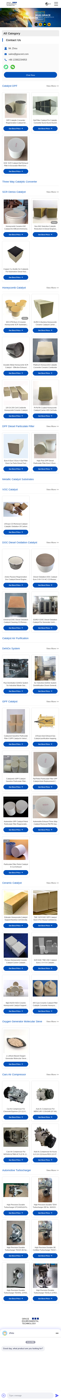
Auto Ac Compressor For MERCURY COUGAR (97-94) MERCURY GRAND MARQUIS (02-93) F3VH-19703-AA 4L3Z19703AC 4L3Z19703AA (45, 1110)
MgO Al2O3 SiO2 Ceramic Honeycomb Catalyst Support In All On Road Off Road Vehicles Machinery (16, 1004)
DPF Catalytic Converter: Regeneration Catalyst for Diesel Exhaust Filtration (16, 121)
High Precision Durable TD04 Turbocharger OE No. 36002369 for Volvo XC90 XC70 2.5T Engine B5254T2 (45, 1206)
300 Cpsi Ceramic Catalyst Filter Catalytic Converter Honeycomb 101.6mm (45, 1004)
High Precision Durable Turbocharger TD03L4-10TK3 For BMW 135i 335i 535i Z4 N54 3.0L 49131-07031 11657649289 (45, 1291)
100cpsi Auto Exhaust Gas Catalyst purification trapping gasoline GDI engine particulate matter (45, 737)
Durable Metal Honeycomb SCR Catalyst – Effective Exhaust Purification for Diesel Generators (15, 366)
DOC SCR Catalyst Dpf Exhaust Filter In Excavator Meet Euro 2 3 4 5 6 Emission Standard (16, 164)
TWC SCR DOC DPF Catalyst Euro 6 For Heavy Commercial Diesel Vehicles (45, 918)
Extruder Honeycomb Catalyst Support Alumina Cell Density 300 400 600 (15, 918)
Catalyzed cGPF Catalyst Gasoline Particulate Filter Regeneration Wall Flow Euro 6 (16, 780)
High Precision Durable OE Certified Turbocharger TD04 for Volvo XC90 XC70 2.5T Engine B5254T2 (45, 1249)
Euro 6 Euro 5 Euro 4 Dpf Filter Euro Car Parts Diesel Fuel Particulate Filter (16, 462)
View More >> (52, 86)
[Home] (30, 1324)
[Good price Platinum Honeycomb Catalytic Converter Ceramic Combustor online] (45, 350)
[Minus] (57, 1333)
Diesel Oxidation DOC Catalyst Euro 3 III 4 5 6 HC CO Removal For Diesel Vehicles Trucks (45, 578)
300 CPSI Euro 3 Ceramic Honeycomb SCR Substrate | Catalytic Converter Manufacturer (16, 323)
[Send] (57, 1395)
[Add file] (4, 1395)
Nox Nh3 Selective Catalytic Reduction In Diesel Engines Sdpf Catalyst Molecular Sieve (45, 227)
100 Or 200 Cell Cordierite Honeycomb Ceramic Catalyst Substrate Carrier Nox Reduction (15, 409)
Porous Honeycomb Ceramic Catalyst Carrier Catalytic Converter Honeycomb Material (16, 961)
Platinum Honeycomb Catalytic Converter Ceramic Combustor (45, 366)
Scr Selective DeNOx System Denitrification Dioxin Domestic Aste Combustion (45, 684)
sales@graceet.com (19, 54)
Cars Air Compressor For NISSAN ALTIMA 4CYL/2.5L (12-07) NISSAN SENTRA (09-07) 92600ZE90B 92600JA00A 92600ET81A (16, 1153)
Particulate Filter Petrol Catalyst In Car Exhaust (16, 865)
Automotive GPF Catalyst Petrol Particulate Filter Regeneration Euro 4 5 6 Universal (16, 823)
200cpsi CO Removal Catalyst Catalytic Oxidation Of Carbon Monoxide (15, 525)
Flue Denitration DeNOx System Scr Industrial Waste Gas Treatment (16, 684)
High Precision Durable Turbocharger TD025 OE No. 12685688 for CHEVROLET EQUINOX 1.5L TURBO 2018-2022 (15, 1249)
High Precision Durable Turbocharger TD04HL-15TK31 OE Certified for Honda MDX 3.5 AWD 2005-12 (16, 1291)
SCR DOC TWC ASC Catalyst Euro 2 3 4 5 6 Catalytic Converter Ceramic (45, 961)
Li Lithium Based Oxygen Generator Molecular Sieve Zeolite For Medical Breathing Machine (16, 1057)
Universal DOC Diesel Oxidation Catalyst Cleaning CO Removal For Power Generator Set (15, 621)
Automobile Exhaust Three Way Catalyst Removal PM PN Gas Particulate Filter (45, 823)
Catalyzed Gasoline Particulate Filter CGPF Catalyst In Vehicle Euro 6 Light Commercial (16, 737)
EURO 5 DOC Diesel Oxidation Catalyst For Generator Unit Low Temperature (45, 621)
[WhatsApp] (6, 67)
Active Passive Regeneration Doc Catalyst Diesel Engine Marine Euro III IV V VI (16, 578)
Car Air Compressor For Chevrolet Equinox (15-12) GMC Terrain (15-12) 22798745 (15, 1110)
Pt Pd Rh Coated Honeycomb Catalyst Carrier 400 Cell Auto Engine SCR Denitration (45, 409)
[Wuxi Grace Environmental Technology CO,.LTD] (11, 4)
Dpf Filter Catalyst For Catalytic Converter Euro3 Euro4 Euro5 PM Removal (45, 121)
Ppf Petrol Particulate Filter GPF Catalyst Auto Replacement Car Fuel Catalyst (45, 780)
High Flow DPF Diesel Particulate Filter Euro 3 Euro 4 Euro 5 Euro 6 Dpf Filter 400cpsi (45, 462)
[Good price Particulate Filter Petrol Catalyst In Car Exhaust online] (15, 850)
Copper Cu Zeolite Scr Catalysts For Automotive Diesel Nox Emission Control (16, 270)
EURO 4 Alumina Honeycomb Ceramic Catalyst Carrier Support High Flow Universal (45, 323)
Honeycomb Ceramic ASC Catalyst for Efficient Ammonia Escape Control (15, 227)
